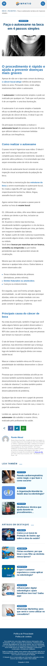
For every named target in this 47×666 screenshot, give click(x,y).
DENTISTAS (23, 21)
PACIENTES (12, 11)
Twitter (17, 428)
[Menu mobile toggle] (4, 3)
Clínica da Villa (39, 452)
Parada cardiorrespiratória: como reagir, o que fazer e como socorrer (30, 478)
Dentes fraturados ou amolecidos (19, 281)
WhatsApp (23, 428)
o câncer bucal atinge (12, 82)
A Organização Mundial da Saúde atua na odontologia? (30, 492)
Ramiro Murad (17, 437)
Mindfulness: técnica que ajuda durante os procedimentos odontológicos (29, 510)
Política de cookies (23, 637)
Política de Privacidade (23, 634)
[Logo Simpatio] (23, 3)
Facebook (10, 428)
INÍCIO (4, 11)
